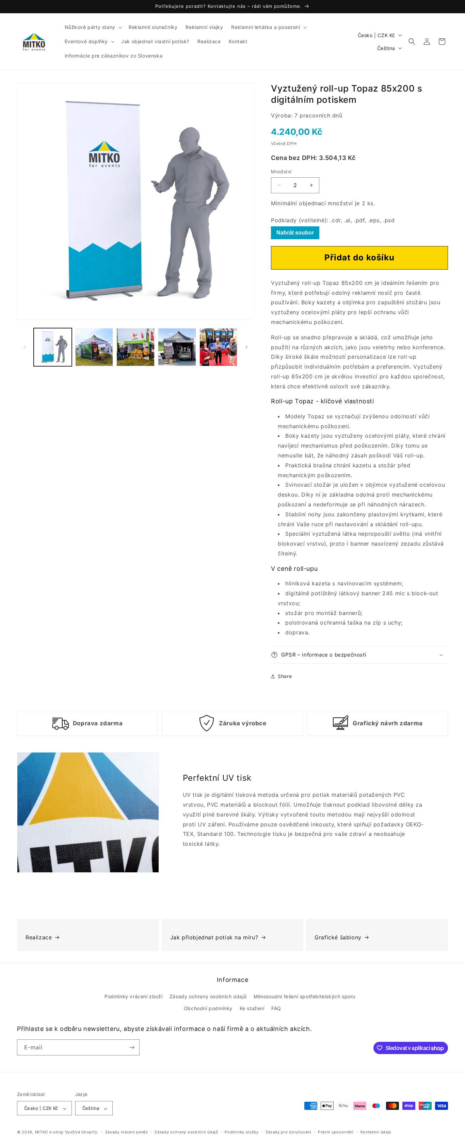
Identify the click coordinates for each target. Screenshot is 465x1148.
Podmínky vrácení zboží (133, 996)
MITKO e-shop (49, 1132)
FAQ (276, 1009)
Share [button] (285, 676)
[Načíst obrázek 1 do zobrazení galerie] (53, 347)
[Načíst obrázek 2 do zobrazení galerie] (94, 347)
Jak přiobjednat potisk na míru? (214, 937)
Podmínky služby (242, 1132)
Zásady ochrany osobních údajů (208, 996)
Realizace (39, 937)
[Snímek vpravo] (246, 347)
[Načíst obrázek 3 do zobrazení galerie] (135, 347)
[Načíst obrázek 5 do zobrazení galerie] (218, 347)
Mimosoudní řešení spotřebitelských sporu (304, 996)
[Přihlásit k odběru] (131, 1047)
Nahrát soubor (295, 233)
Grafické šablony (338, 937)
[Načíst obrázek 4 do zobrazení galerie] (177, 347)
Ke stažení (252, 1009)
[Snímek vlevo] (24, 347)
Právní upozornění (336, 1132)
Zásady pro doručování (288, 1132)
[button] (93, 27)
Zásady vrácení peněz (126, 1132)
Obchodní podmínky (208, 1009)
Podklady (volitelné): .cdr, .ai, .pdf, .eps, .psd (333, 220)
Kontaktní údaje (375, 1132)
